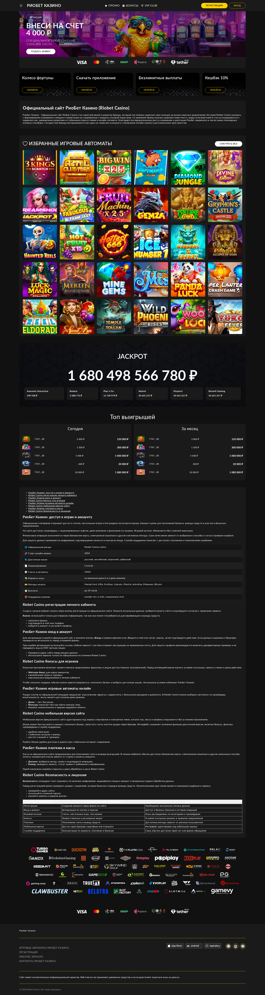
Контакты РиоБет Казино (37, 961)
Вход (237, 5)
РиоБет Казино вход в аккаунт (44, 498)
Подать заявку (41, 51)
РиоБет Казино (44, 6)
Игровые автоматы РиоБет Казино (44, 948)
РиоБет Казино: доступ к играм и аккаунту (51, 493)
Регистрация (214, 5)
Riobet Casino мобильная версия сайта (49, 506)
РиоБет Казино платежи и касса (45, 508)
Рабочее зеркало (31, 957)
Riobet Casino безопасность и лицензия (49, 511)
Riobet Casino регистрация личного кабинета (52, 495)
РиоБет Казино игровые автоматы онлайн (51, 503)
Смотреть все (228, 144)
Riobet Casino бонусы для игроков (46, 501)
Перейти (32, 90)
